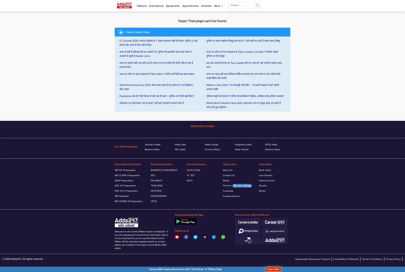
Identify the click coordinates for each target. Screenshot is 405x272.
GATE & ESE (193, 170)
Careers (237, 185)
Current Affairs (212, 149)
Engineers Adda (243, 144)
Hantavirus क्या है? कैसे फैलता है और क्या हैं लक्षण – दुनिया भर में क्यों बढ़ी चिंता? (156, 96)
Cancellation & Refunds (345, 259)
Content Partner (231, 196)
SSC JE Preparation (125, 185)
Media (226, 180)
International (156, 5)
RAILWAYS (156, 180)
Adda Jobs (180, 144)
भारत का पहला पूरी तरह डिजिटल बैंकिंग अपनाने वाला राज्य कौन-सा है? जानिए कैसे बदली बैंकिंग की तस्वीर (243, 76)
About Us (228, 170)
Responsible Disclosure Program (312, 259)
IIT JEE (191, 175)
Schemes (206, 5)
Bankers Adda (152, 149)
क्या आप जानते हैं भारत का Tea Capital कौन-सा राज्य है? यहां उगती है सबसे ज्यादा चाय (244, 65)
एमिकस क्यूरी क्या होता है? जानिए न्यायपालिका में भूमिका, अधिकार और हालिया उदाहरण (245, 96)
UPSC (154, 201)
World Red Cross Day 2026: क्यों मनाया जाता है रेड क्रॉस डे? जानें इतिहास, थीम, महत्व (156, 87)
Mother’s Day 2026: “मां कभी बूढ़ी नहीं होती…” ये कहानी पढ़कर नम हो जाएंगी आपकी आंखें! (242, 87)
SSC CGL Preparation (126, 191)
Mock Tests (265, 170)
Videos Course (266, 180)
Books (262, 191)
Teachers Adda (152, 144)
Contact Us (229, 175)
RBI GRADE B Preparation (129, 201)
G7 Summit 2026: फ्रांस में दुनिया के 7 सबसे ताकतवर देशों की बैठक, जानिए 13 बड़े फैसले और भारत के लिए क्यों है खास (158, 42)
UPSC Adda (271, 144)
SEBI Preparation (124, 180)
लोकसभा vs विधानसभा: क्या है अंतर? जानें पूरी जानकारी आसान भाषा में (151, 103)
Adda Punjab (211, 144)
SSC (153, 175)
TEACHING (157, 185)
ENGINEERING (159, 196)
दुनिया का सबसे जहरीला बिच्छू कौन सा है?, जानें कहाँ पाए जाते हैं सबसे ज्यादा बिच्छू (243, 40)
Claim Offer (273, 269)
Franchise (228, 191)
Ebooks (263, 185)
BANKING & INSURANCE (164, 170)
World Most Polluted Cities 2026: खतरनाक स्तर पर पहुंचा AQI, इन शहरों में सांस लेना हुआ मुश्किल (243, 105)
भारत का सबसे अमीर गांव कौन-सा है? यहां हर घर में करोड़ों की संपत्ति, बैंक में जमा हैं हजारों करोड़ (156, 65)
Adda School (241, 149)
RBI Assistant (122, 196)
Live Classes (265, 175)
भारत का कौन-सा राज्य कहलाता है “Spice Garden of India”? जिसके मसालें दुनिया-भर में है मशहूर (242, 54)
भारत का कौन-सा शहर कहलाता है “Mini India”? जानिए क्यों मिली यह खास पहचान (156, 74)
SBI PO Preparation (125, 170)
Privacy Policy (393, 259)
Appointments (190, 5)
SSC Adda (180, 149)
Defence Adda (272, 149)
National (141, 5)
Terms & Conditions (372, 259)
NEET (190, 180)
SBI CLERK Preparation (127, 175)
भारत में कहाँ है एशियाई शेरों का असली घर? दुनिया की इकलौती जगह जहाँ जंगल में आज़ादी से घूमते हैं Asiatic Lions (155, 54)
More (217, 5)
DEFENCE (156, 191)
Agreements (173, 5)
